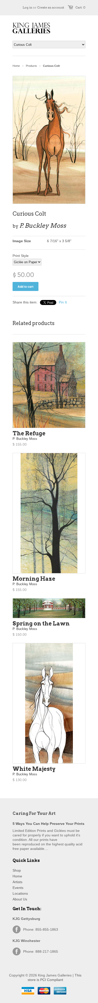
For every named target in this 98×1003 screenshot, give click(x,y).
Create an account (50, 7)
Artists (17, 882)
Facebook (17, 929)
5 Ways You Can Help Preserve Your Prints (48, 824)
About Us (20, 899)
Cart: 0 (80, 7)
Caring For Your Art (34, 813)
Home (17, 876)
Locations (20, 893)
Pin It (63, 302)
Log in (27, 7)
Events (18, 888)
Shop (17, 870)
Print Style (21, 256)
